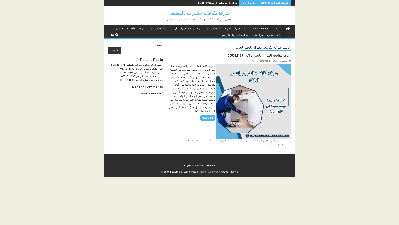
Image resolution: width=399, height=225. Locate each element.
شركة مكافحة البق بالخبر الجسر (253, 140)
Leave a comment (276, 144)
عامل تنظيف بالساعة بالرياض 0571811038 (141, 72)
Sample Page (260, 28)
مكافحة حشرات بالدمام (210, 28)
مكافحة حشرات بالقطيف (153, 28)
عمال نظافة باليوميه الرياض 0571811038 (142, 76)
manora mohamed (260, 61)
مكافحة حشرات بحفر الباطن (267, 35)
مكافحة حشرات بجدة (126, 28)
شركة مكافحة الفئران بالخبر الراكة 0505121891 (259, 55)
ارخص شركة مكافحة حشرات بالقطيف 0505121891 (137, 64)
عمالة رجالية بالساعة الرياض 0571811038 (141, 79)
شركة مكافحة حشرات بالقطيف (199, 13)
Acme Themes (230, 171)
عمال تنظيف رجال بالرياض (235, 35)
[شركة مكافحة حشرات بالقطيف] (288, 28)
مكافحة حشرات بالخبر (237, 28)
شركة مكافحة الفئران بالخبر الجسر (197, 140)
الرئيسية (277, 28)
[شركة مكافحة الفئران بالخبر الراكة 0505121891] (253, 66)
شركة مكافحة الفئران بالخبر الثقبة (225, 140)
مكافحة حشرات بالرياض (182, 28)
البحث (160, 44)
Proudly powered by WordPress (178, 171)
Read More (207, 118)
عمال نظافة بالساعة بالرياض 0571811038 (217, 3)
